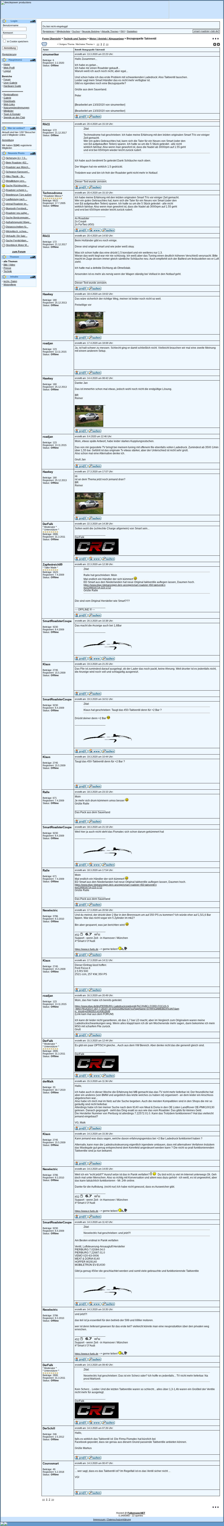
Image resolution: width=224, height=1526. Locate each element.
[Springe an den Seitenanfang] (215, 1507)
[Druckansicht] (44, 45)
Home (7, 64)
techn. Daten (10, 281)
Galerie (7, 97)
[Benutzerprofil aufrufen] (81, 117)
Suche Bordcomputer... (18, 217)
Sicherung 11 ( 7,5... (16, 158)
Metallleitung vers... (16, 181)
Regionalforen (11, 94)
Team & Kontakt (12, 114)
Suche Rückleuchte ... (17, 185)
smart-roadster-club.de (206, 31)
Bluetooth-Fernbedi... (17, 208)
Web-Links (9, 104)
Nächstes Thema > (85, 44)
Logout (7, 71)
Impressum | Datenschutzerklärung (112, 1519)
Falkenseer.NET (136, 1513)
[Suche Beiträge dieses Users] (94, 117)
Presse (7, 268)
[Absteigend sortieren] (218, 44)
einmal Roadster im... (17, 203)
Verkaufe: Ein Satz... (16, 236)
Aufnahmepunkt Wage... (18, 222)
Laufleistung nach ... (16, 199)
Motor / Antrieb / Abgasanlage (106, 38)
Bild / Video (9, 264)
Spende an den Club (14, 117)
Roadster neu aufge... (17, 213)
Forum (7, 79)
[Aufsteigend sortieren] (214, 44)
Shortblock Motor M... (17, 245)
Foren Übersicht (51, 38)
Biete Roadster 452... (17, 162)
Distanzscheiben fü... (17, 226)
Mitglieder (9, 111)
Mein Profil (9, 67)
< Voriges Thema (65, 44)
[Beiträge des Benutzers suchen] (94, 188)
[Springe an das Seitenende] (215, 39)
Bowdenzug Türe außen (19, 194)
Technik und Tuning (75, 38)
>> (107, 44)
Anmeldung (8, 140)
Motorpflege (10, 284)
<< (98, 44)
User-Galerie (10, 82)
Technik (8, 271)
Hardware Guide (12, 86)
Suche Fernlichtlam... (17, 240)
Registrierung (9, 54)
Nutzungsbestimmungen (16, 107)
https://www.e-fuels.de (86, 949)
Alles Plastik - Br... (15, 176)
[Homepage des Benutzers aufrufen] (94, 231)
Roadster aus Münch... (18, 167)
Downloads (9, 101)
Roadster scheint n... (17, 190)
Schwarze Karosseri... (18, 171)
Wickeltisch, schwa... (17, 231)
